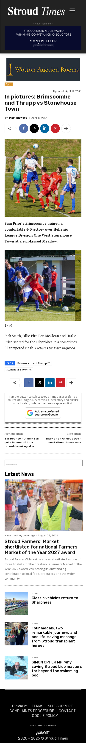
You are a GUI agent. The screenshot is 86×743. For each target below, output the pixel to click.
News (8, 535)
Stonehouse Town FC (18, 369)
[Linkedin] (44, 128)
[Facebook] (23, 128)
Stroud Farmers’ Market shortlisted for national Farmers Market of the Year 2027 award (41, 547)
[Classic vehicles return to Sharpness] (16, 603)
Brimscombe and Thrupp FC (33, 363)
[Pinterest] (55, 128)
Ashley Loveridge (24, 535)
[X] (34, 128)
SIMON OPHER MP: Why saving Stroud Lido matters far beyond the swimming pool (57, 669)
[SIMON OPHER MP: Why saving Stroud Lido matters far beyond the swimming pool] (16, 667)
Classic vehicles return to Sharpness (55, 600)
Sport (9, 84)
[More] (66, 128)
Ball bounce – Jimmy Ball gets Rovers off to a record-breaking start (22, 442)
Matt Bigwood (18, 118)
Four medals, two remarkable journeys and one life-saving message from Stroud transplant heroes (54, 637)
